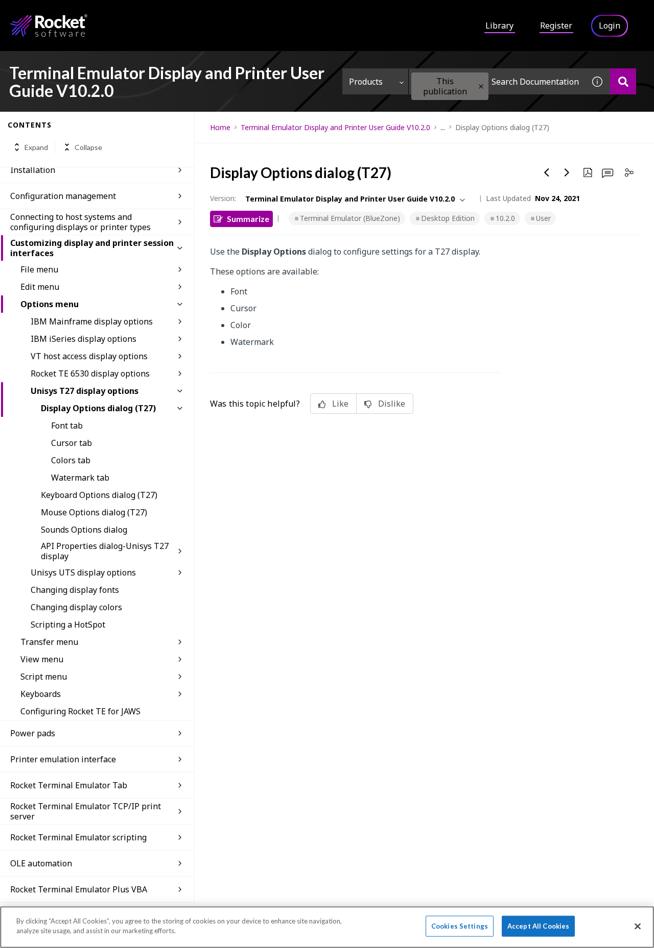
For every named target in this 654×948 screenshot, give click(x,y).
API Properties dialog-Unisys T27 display (105, 551)
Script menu (43, 676)
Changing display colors (76, 607)
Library (499, 25)
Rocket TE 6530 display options (90, 373)
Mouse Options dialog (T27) (94, 512)
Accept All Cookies (538, 926)
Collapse (88, 147)
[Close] (637, 926)
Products (366, 81)
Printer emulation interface (63, 759)
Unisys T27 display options (84, 390)
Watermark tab (80, 477)
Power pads (32, 733)
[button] (481, 86)
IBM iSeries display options (83, 338)
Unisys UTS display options (83, 572)
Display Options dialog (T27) (98, 408)
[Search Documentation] (623, 81)
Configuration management (63, 196)
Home (220, 127)
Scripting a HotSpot (68, 624)
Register (556, 25)
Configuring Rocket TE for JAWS (80, 711)
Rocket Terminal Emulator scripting (78, 837)
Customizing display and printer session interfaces (92, 248)
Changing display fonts (75, 589)
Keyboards (40, 694)
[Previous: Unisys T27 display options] (546, 172)
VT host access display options (89, 356)
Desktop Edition (448, 218)
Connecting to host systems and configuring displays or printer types (80, 222)
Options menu (49, 304)
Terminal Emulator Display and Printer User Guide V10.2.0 (335, 127)
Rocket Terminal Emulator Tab (68, 785)
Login (609, 25)
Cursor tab (71, 442)
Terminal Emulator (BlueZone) (350, 218)
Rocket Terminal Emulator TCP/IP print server (85, 811)
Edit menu (39, 286)
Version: (223, 198)
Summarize (248, 218)
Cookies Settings (459, 926)
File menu (39, 269)
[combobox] (497, 81)
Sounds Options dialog (84, 529)
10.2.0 (505, 218)
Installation (32, 170)
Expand (36, 147)
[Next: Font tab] (567, 172)
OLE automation (41, 863)
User (543, 218)
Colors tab (70, 460)
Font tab (67, 425)
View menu (41, 659)
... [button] (442, 127)
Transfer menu (49, 641)
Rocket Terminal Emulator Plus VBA (78, 889)
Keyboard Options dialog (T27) (99, 495)
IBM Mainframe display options (92, 321)
